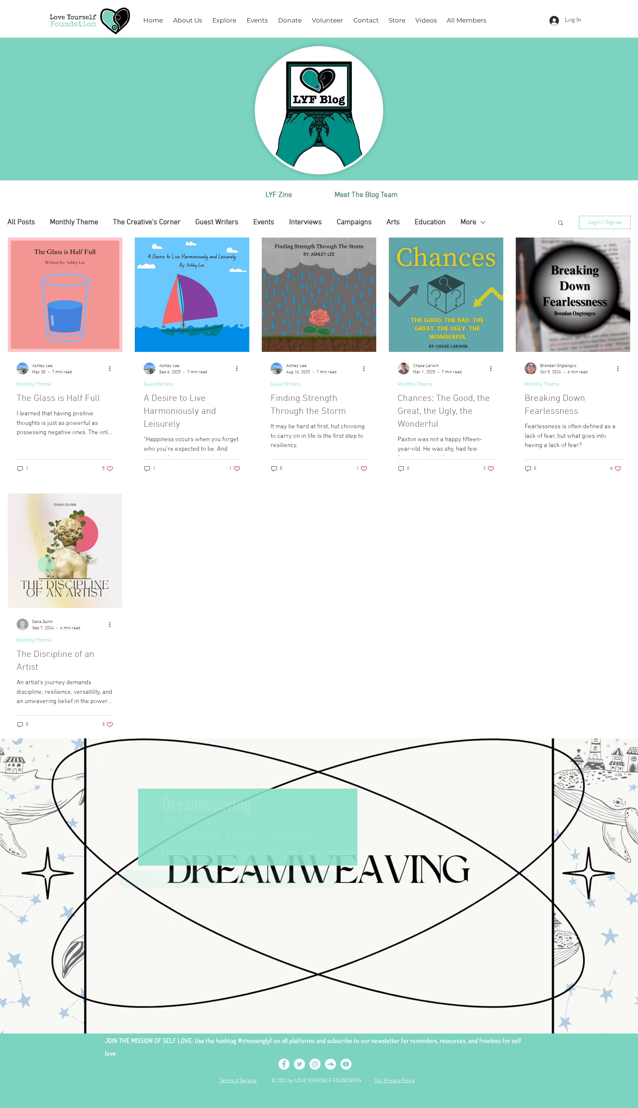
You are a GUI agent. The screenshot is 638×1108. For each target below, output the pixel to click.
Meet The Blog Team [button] (366, 195)
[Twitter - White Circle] (299, 1064)
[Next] (596, 886)
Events (263, 222)
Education (430, 222)
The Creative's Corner (147, 222)
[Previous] (41, 886)
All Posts (21, 222)
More (468, 222)
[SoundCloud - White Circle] (330, 1064)
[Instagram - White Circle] (314, 1064)
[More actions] (112, 368)
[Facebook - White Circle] (283, 1064)
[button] (187, 20)
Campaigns (354, 222)
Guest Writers (217, 222)
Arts (393, 222)
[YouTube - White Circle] (345, 1064)
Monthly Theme (74, 222)
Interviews (305, 222)
